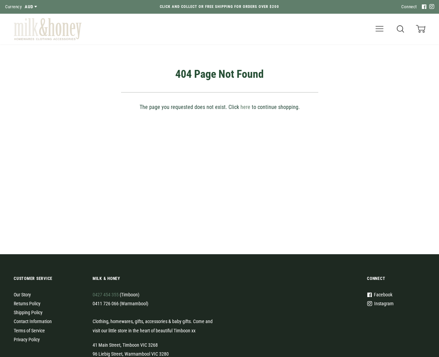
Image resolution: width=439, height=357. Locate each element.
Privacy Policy (27, 339)
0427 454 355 (106, 294)
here (245, 107)
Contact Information (33, 321)
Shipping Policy (28, 312)
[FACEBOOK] (423, 7)
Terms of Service (29, 330)
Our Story (22, 294)
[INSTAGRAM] (431, 7)
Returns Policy (27, 303)
